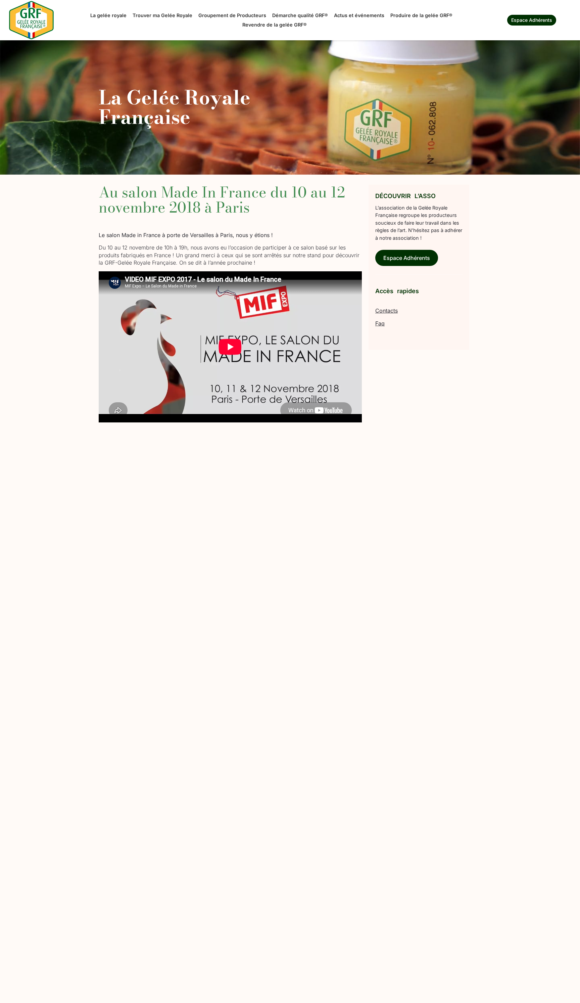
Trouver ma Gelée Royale (162, 15)
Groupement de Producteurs (232, 15)
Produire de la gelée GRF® (421, 15)
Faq (380, 323)
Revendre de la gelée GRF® (274, 25)
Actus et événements (359, 15)
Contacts (386, 310)
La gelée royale (108, 15)
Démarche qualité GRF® (300, 15)
